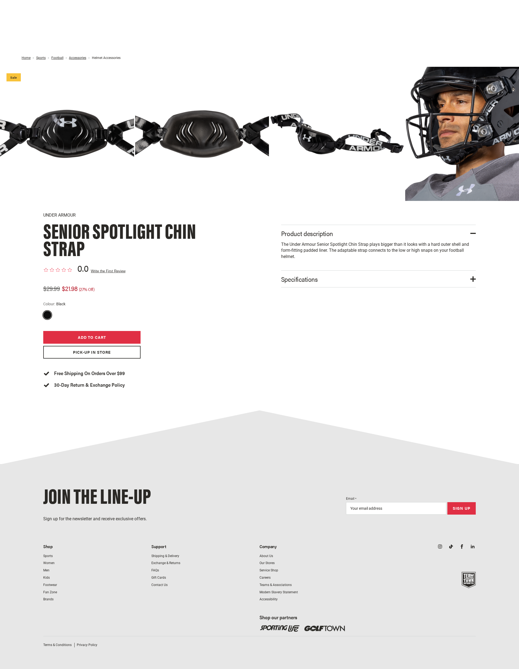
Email (351, 499)
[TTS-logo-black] (469, 585)
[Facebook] (461, 547)
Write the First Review (108, 271)
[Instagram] (440, 547)
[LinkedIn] (472, 547)
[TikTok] (451, 547)
